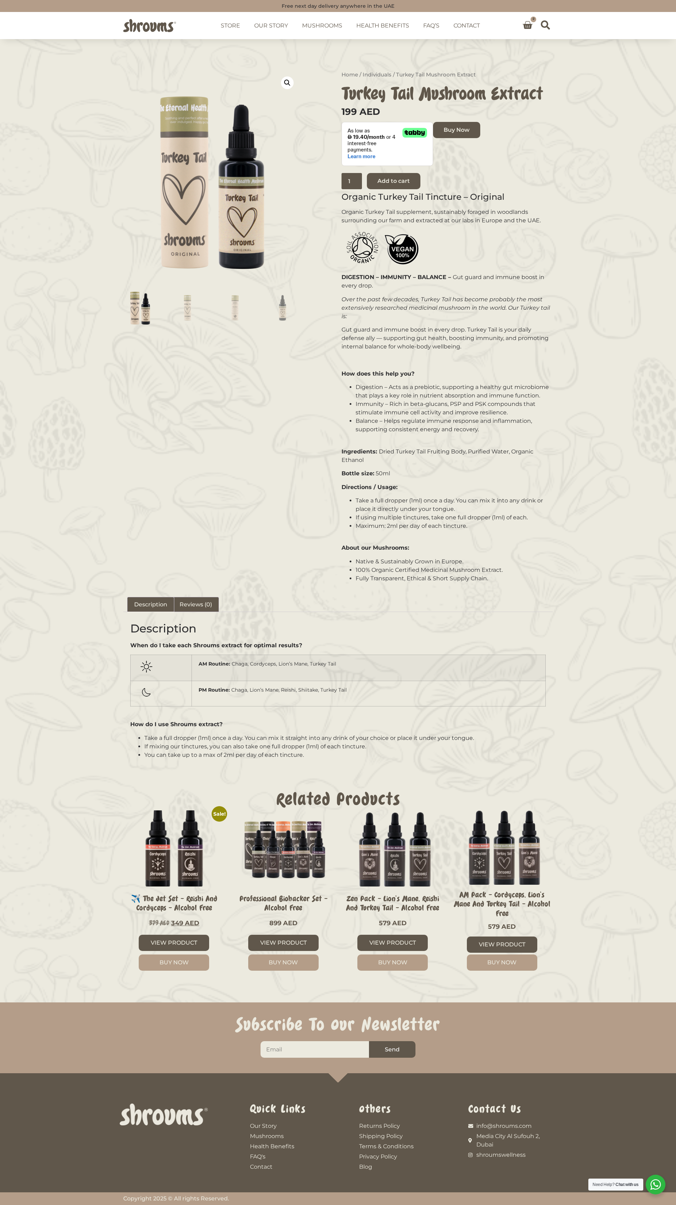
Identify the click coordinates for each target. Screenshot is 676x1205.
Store (230, 25)
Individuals (377, 75)
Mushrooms (322, 25)
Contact (466, 25)
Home (350, 75)
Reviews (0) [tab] (196, 604)
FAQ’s (431, 25)
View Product (174, 942)
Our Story (271, 25)
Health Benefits (382, 25)
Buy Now (457, 129)
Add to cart (393, 181)
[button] (545, 25)
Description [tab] (150, 604)
